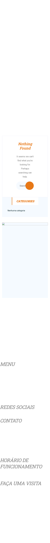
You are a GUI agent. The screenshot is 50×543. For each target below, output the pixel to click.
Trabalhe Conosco (22, 357)
